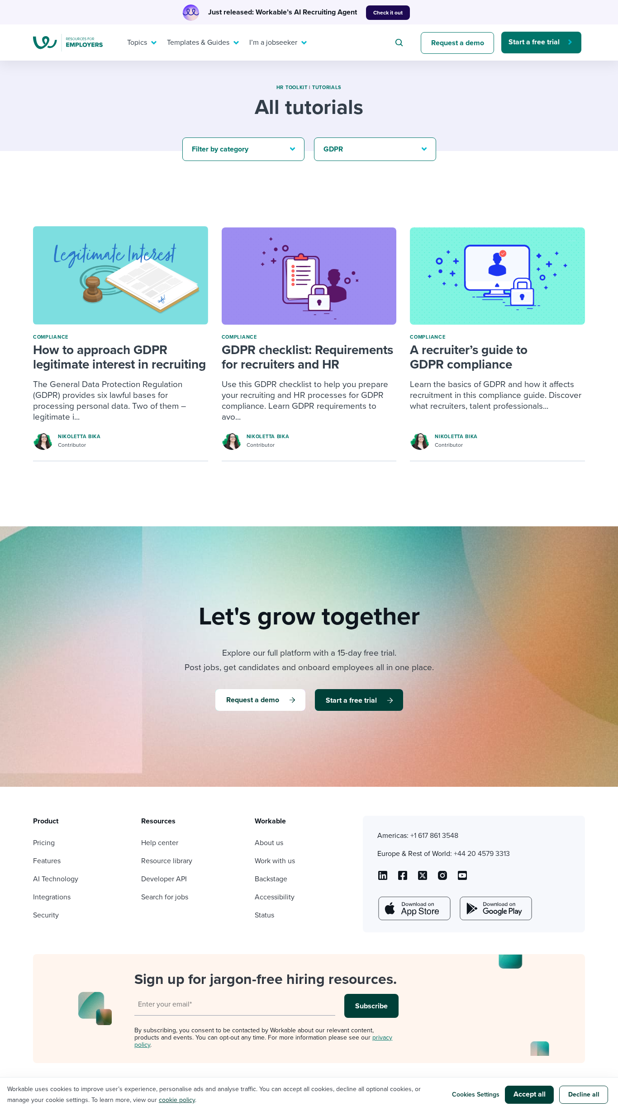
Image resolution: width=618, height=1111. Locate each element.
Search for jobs (164, 897)
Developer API (164, 879)
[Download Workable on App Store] (413, 908)
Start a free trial (534, 42)
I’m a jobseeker (273, 42)
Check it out (388, 12)
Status (264, 915)
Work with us (275, 860)
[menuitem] (140, 42)
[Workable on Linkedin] (382, 878)
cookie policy (177, 1100)
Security (46, 915)
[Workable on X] (442, 878)
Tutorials (327, 87)
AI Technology (55, 879)
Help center (159, 842)
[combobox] (400, 42)
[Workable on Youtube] (422, 878)
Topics (137, 42)
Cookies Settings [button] (475, 1094)
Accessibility (275, 897)
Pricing (44, 842)
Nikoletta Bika (79, 437)
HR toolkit (292, 87)
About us (269, 842)
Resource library (166, 860)
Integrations (52, 897)
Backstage (271, 879)
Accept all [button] (529, 1094)
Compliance (50, 337)
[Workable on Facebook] (402, 878)
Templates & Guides (198, 42)
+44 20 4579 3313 (482, 853)
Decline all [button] (583, 1094)
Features (47, 860)
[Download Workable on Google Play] (495, 908)
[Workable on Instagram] (462, 878)
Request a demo (457, 42)
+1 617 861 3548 (434, 835)
